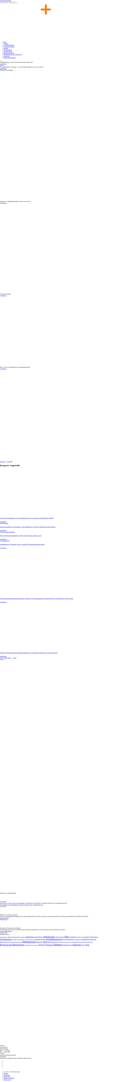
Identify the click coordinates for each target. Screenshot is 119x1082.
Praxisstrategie (74, 942)
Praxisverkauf (82, 942)
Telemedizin (27, 945)
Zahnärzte (76, 945)
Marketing (93, 939)
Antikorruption (3, 937)
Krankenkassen (78, 939)
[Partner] (8, 677)
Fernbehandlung (21, 939)
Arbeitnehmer (38, 937)
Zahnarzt (57, 944)
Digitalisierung (5, 939)
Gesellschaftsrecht (29, 939)
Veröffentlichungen (8, 45)
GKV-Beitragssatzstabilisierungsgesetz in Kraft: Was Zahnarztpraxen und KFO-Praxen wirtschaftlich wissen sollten (36, 598)
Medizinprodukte (4, 942)
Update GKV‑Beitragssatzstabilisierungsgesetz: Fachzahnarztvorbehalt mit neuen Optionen (29, 653)
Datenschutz (94, 937)
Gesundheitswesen (54, 939)
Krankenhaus (70, 939)
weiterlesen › (3, 64)
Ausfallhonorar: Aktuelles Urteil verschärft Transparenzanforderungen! (22, 544)
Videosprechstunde (34, 945)
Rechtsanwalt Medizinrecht (12, 945)
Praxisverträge (89, 942)
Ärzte (87, 945)
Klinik (64, 939)
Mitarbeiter (39, 942)
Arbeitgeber (29, 937)
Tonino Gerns (7, 1080)
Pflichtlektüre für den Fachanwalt (12, 54)
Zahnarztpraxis (67, 945)
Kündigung (85, 939)
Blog (4, 42)
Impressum (6, 56)
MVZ (45, 942)
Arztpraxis (80, 937)
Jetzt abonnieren (4, 918)
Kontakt (5, 48)
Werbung (49, 945)
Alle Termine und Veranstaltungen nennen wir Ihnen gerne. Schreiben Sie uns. (21, 905)
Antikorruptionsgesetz (13, 937)
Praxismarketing (67, 942)
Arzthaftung (73, 937)
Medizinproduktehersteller (16, 942)
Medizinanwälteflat (8, 53)
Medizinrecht (29, 941)
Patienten (51, 942)
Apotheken (22, 937)
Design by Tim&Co (8, 1078)
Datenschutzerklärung (9, 57)
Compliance (86, 937)
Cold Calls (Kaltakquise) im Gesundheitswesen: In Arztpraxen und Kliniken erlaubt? (27, 518)
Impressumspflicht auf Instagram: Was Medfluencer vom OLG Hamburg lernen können (27, 527)
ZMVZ (83, 945)
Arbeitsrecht (49, 936)
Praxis (55, 942)
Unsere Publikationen (6, 931)
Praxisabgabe (61, 942)
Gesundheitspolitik (40, 939)
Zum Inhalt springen (5, 0)
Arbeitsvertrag (59, 937)
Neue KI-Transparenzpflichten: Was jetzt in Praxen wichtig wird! (20, 536)
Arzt (66, 936)
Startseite (2, 461)
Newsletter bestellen (9, 46)
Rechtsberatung (7, 50)
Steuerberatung (7, 51)
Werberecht (42, 945)
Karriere (5, 43)
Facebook (14, 939)
